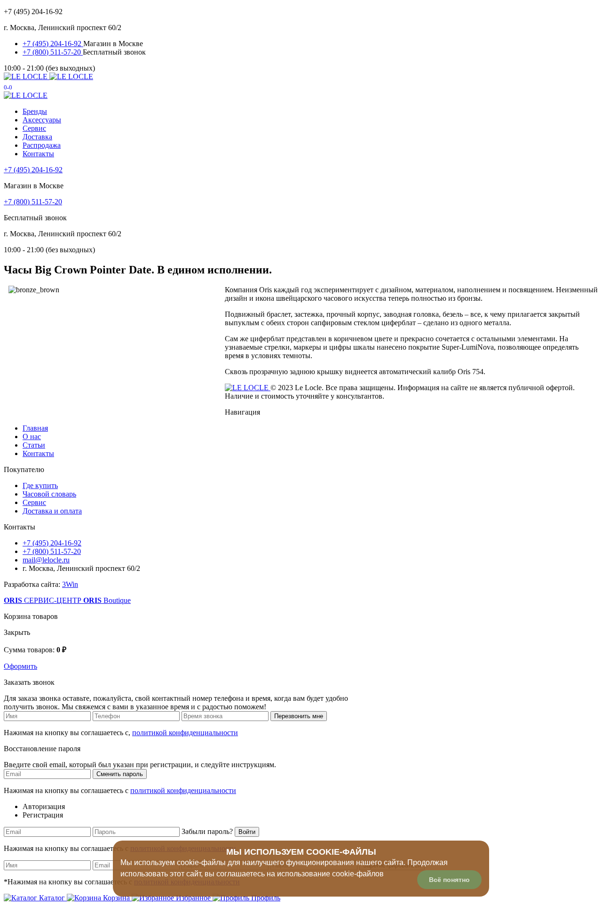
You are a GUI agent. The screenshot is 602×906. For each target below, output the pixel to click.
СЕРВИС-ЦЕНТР (43, 600)
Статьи (34, 445)
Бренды (35, 111)
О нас (32, 437)
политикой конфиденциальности (185, 733)
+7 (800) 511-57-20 (53, 52)
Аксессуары (42, 120)
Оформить (20, 666)
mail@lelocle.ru (46, 560)
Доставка (37, 137)
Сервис (34, 128)
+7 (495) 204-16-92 (53, 44)
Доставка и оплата (52, 511)
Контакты (38, 154)
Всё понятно (449, 879)
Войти (246, 831)
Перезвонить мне (298, 716)
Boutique (107, 600)
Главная (35, 428)
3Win (70, 584)
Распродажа (42, 145)
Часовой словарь (49, 494)
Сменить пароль (119, 774)
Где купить (40, 485)
